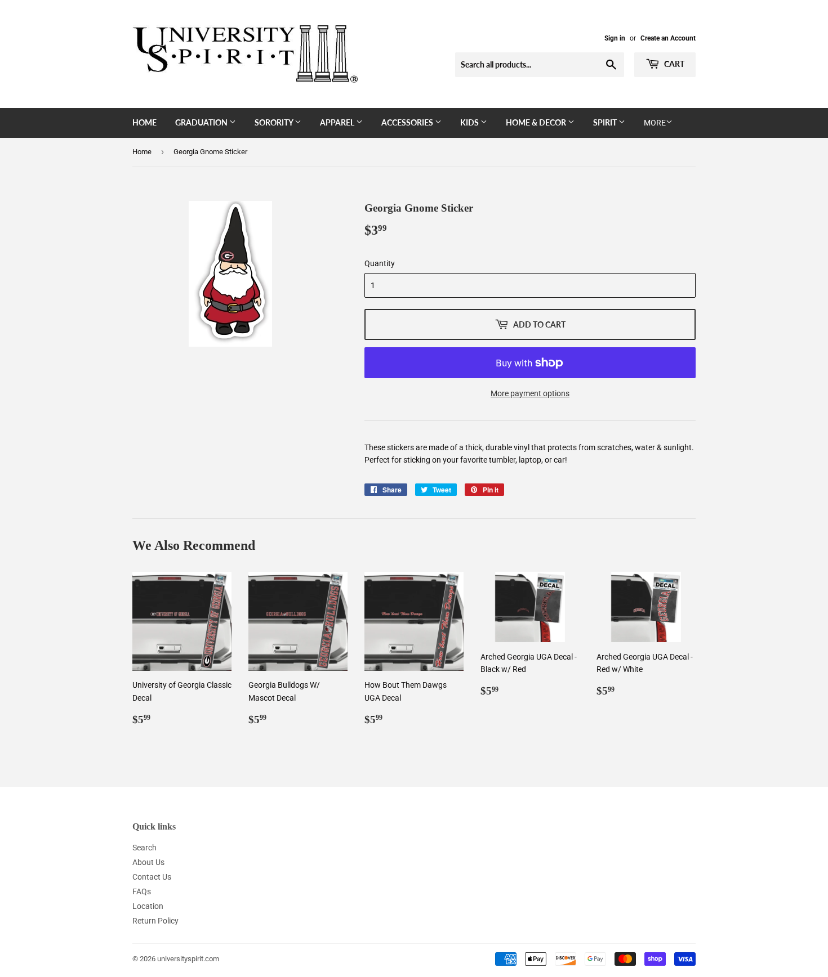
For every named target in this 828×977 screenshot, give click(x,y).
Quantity (379, 263)
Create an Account (668, 38)
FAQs (141, 891)
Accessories (408, 122)
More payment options (530, 393)
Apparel (338, 122)
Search (144, 847)
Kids (470, 122)
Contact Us (151, 876)
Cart (673, 64)
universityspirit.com (188, 958)
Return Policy (155, 920)
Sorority (275, 122)
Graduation (202, 122)
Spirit (605, 122)
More (655, 122)
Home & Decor (537, 122)
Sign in (614, 38)
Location (147, 906)
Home (144, 122)
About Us (148, 862)
